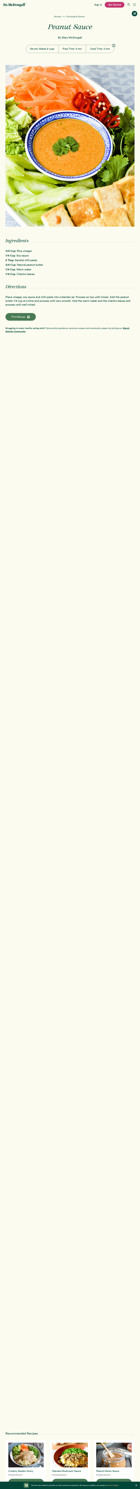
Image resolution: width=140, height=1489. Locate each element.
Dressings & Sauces (75, 16)
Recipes (58, 16)
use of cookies (113, 1485)
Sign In (98, 4)
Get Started (114, 4)
